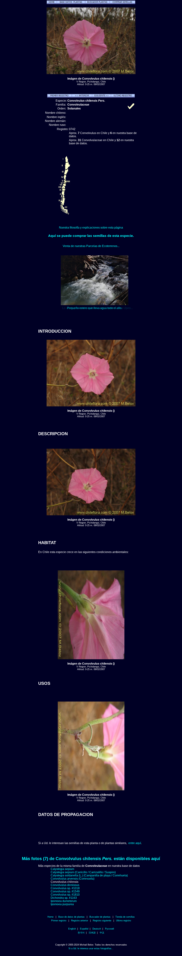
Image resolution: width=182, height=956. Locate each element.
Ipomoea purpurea (62, 904)
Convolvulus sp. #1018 (65, 888)
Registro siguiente (102, 920)
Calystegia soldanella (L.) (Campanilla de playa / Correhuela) (89, 875)
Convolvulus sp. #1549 (65, 891)
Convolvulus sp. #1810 (65, 894)
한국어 (81, 932)
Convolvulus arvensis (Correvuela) (72, 878)
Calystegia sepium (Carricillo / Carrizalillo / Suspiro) (83, 872)
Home (50, 916)
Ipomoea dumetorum (64, 901)
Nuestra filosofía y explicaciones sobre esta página (91, 227)
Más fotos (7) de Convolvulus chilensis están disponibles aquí (91, 858)
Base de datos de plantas (71, 916)
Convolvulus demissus (65, 885)
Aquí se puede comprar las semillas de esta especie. (91, 236)
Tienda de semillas (125, 916)
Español (84, 928)
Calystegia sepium (62, 869)
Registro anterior (79, 920)
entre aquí (134, 843)
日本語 (92, 932)
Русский (109, 928)
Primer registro (58, 920)
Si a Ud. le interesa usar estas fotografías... (91, 948)
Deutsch (96, 928)
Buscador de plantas (100, 916)
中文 (102, 932)
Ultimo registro (123, 920)
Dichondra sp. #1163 (64, 897)
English (72, 928)
